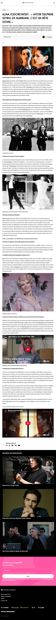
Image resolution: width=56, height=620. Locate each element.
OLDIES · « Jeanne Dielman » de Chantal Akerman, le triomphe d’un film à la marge (20, 238)
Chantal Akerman (25, 109)
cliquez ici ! (22, 401)
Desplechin (29, 87)
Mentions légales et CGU (5, 594)
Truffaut (21, 81)
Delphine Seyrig (5, 81)
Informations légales (12, 580)
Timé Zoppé (49, 37)
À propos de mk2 (4, 600)
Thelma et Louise (6, 218)
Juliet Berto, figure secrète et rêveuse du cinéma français (14, 365)
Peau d (3, 258)
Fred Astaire (9, 162)
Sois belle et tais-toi (40, 322)
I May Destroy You (25, 326)
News (4, 10)
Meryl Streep (40, 113)
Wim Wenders (13, 166)
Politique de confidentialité (6, 596)
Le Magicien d (17, 267)
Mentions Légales (6, 616)
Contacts (2, 598)
